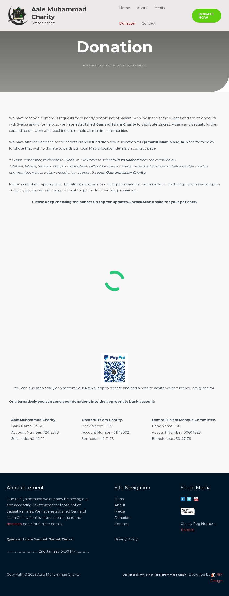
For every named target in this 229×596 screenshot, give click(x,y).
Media (119, 511)
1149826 (187, 530)
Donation (127, 23)
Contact (148, 23)
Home (119, 499)
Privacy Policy (126, 539)
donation (14, 524)
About (119, 505)
